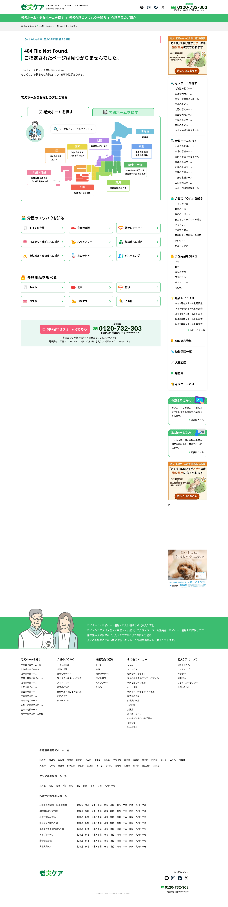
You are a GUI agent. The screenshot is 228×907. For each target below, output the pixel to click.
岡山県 (81, 765)
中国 (92, 785)
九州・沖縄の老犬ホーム (187, 130)
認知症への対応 (133, 241)
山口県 (99, 765)
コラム (130, 664)
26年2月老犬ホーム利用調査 (189, 324)
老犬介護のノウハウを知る (87, 18)
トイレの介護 (37, 227)
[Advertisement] (187, 526)
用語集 (179, 373)
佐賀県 (127, 765)
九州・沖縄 (110, 785)
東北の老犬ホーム (183, 93)
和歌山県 (71, 765)
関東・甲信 (61, 785)
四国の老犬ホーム (183, 125)
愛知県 (164, 759)
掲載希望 (131, 722)
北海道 (43, 759)
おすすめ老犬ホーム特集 (32, 714)
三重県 (173, 759)
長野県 (136, 759)
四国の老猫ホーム (183, 182)
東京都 (107, 759)
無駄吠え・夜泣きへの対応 (44, 255)
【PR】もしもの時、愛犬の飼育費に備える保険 (47, 39)
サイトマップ (184, 669)
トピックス (132, 669)
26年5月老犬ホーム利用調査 (189, 308)
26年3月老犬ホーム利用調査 (189, 319)
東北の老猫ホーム (183, 151)
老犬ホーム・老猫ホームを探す (42, 18)
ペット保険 (132, 687)
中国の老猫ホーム (183, 177)
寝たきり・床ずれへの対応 (44, 241)
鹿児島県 (146, 765)
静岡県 (154, 759)
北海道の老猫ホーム (184, 146)
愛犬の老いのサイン (136, 673)
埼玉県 (88, 759)
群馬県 (79, 759)
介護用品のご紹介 (123, 18)
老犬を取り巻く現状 (136, 682)
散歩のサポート (133, 227)
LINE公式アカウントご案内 (139, 718)
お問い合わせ (184, 687)
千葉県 (97, 759)
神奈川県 (117, 759)
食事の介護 (83, 227)
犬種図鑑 (180, 362)
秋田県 (52, 759)
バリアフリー (84, 241)
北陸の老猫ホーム (183, 166)
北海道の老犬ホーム (184, 88)
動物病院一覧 (183, 351)
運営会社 (182, 673)
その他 (128, 301)
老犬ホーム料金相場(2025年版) (141, 691)
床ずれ (33, 301)
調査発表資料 (183, 341)
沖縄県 (156, 765)
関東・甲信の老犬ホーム (187, 98)
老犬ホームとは (184, 384)
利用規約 (182, 678)
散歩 (127, 287)
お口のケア (83, 255)
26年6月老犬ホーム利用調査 (189, 303)
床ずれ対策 (180, 277)
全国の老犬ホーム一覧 (31, 664)
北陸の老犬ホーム (183, 109)
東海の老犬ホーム (183, 104)
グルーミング (132, 255)
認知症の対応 (181, 229)
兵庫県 (52, 765)
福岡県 (118, 765)
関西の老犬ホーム (183, 114)
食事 (79, 287)
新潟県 (127, 759)
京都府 (182, 759)
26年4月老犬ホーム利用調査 (189, 313)
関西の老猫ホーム (183, 172)
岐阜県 (145, 759)
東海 (71, 785)
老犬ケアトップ (28, 26)
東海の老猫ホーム (183, 161)
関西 (85, 785)
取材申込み (132, 727)
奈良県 (61, 765)
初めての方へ (184, 664)
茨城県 (70, 759)
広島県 (90, 765)
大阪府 (43, 765)
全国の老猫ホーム (29, 709)
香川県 (109, 765)
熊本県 (136, 765)
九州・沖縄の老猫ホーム (187, 188)
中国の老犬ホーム (183, 119)
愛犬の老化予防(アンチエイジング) (143, 678)
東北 (51, 785)
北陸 (78, 785)
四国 (100, 785)
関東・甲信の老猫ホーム (187, 156)
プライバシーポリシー (188, 682)
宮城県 (61, 759)
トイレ (33, 287)
